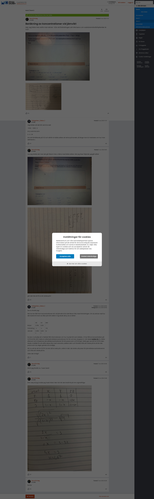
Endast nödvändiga (88, 256)
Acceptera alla (65, 256)
